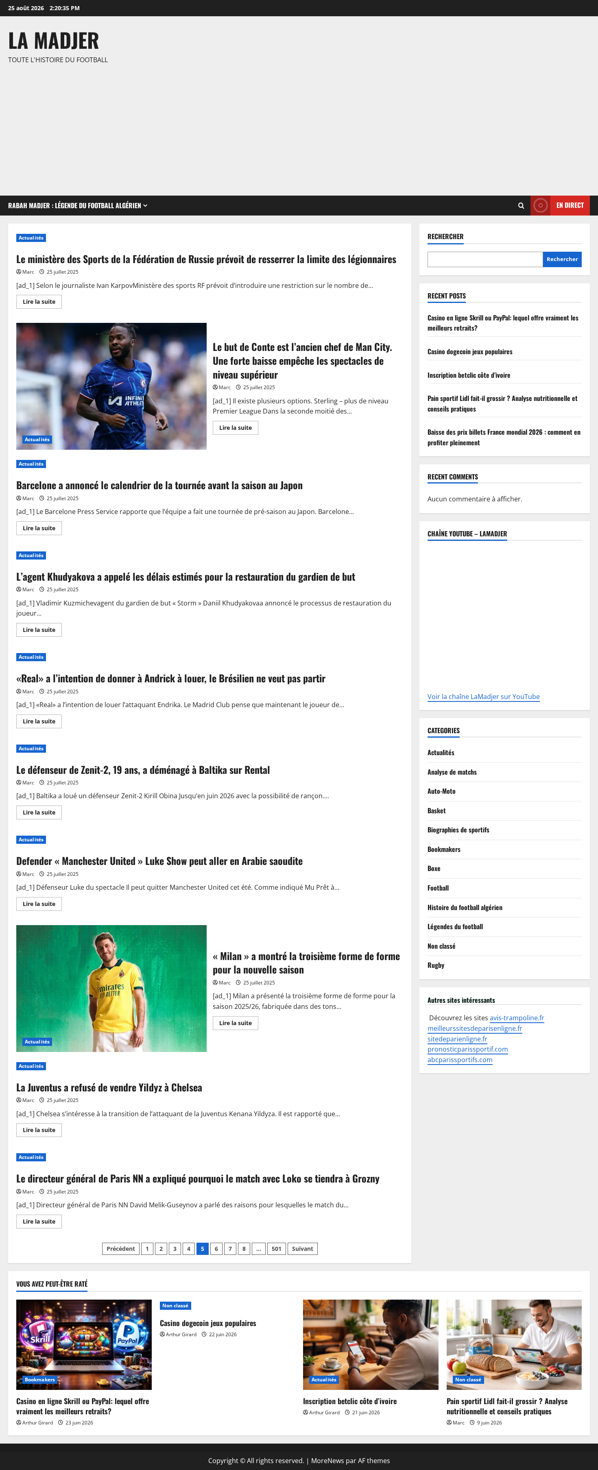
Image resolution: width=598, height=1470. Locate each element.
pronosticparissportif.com (468, 1049)
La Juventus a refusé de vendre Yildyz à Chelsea (109, 1087)
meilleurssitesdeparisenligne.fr (475, 1028)
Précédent (121, 1248)
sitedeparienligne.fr (457, 1038)
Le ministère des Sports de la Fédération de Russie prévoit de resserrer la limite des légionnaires (206, 258)
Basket (437, 810)
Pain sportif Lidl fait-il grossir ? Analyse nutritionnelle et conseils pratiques (507, 1406)
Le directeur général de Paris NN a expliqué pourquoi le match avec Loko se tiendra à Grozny (198, 1178)
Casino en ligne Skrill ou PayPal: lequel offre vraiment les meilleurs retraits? (82, 1406)
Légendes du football (455, 926)
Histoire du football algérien (465, 907)
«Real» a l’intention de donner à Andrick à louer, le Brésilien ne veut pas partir (170, 678)
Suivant (302, 1248)
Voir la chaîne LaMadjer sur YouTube (484, 696)
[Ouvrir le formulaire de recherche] (521, 205)
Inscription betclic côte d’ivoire (469, 375)
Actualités (31, 237)
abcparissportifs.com (460, 1059)
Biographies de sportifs (458, 829)
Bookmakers (444, 849)
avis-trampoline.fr (517, 1017)
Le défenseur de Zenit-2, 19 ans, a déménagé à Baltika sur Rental (143, 769)
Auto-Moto (442, 791)
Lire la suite (42, 300)
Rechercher (446, 236)
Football (438, 888)
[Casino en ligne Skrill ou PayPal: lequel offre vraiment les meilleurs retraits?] (84, 1345)
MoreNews (327, 1460)
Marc (28, 271)
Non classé (442, 946)
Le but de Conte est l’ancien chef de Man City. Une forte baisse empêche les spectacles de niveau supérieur (111, 386)
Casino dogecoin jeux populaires (470, 351)
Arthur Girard (37, 1422)
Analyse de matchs (452, 772)
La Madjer (53, 39)
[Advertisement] (297, 126)
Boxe (434, 868)
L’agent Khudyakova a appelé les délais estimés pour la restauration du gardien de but (185, 576)
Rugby (436, 965)
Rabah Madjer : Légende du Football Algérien (74, 205)
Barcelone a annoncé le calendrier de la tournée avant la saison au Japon (159, 484)
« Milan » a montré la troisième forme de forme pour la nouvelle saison (111, 988)
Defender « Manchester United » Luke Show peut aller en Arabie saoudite (159, 860)
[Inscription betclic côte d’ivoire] (371, 1345)
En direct (570, 205)
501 (277, 1248)
